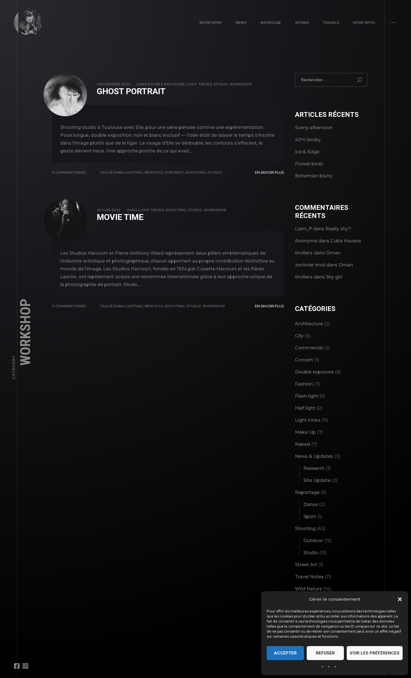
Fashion (304, 384)
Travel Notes (309, 576)
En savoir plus (269, 172)
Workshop (241, 84)
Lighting (134, 172)
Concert (304, 360)
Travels (331, 22)
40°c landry (308, 139)
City (299, 335)
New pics (154, 172)
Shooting (195, 172)
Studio (220, 84)
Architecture (309, 323)
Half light (305, 408)
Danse (310, 504)
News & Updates (314, 456)
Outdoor (313, 540)
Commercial (309, 347)
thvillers (304, 253)
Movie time (120, 217)
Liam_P (303, 228)
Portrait (174, 172)
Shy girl (334, 277)
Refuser (325, 653)
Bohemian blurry (313, 175)
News (241, 22)
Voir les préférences (375, 653)
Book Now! (211, 22)
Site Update (316, 480)
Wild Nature (308, 588)
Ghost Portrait (131, 91)
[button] (400, 599)
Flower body (309, 163)
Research (314, 468)
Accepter (285, 653)
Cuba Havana (345, 240)
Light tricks (199, 84)
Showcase (270, 22)
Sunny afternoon (313, 127)
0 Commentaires (69, 172)
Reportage (307, 492)
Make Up (305, 432)
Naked (302, 444)
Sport (309, 516)
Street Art (306, 564)
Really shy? (338, 228)
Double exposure (166, 84)
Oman (333, 253)
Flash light (306, 396)
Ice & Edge (307, 151)
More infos (364, 22)
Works (302, 22)
